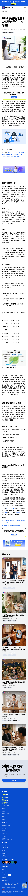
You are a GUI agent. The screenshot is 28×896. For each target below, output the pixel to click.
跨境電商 (4, 819)
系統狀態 (4, 856)
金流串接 (4, 833)
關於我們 (4, 869)
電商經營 (5, 32)
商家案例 (4, 853)
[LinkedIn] (9, 884)
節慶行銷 (14, 655)
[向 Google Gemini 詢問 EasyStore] (9, 862)
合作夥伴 (4, 877)
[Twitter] (12, 884)
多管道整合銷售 (6, 825)
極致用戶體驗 (5, 805)
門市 (13, 588)
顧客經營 (14, 620)
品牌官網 (9, 720)
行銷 (5, 800)
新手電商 (4, 808)
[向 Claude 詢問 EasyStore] (6, 862)
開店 (7, 508)
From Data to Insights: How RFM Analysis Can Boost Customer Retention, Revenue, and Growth (13, 154)
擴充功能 (4, 836)
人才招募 (6, 875)
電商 (5, 794)
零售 (5, 797)
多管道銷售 (15, 720)
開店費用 (4, 845)
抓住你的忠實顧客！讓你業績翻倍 (11, 526)
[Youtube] (15, 884)
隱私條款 (13, 887)
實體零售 (9, 588)
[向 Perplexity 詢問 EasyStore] (12, 862)
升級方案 (12, 508)
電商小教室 (5, 848)
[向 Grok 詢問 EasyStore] (15, 862)
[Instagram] (6, 884)
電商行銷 (9, 655)
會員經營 (11, 32)
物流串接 (4, 831)
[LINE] (18, 884)
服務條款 (8, 887)
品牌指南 (4, 872)
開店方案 (18, 512)
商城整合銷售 (5, 814)
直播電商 (4, 816)
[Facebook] (3, 884)
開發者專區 (5, 880)
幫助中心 (4, 850)
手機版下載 (5, 839)
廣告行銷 (14, 754)
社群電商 (4, 720)
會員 (5, 803)
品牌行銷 (4, 588)
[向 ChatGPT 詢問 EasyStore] (3, 862)
